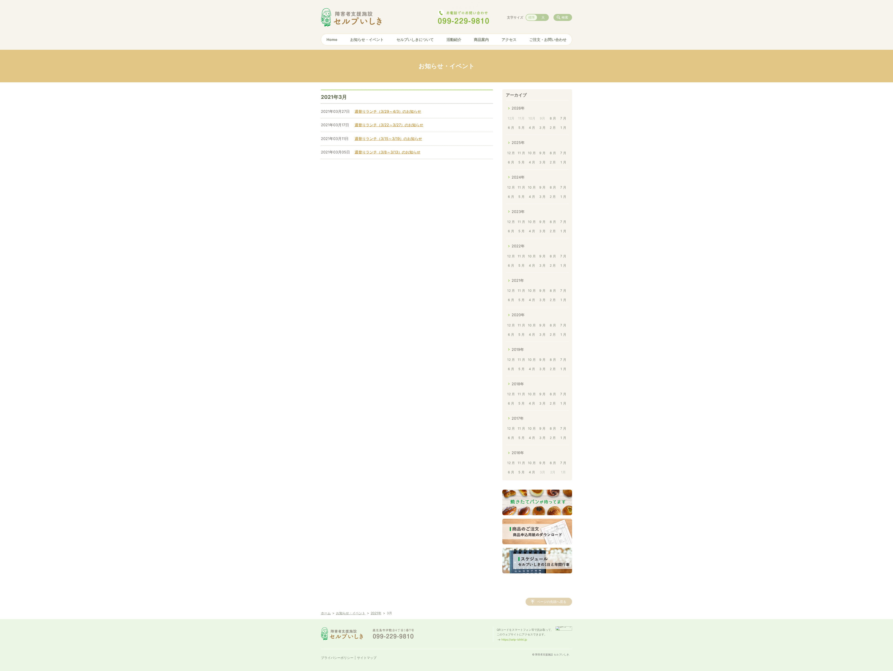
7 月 (563, 118)
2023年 (518, 211)
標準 (531, 17)
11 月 (521, 153)
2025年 (518, 142)
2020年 (518, 314)
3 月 (542, 128)
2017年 (518, 418)
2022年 (518, 246)
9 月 (542, 153)
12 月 (511, 153)
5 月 (521, 128)
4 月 (532, 128)
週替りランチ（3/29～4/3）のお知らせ (388, 111)
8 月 (553, 118)
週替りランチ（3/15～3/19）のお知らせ (388, 138)
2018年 (518, 384)
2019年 (518, 349)
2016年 (518, 452)
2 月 (553, 128)
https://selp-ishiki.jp (514, 639)
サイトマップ (367, 658)
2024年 (518, 177)
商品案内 (481, 39)
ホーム (326, 613)
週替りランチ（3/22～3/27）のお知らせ (389, 125)
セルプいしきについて (415, 39)
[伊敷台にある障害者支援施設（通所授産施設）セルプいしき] (351, 17)
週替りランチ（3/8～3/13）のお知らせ (387, 152)
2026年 (518, 108)
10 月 (532, 153)
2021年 (518, 280)
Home (332, 39)
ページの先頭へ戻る (551, 602)
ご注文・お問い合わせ (547, 39)
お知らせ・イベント (367, 39)
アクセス (509, 39)
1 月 (563, 128)
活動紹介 (453, 39)
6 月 (511, 128)
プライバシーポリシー (337, 658)
